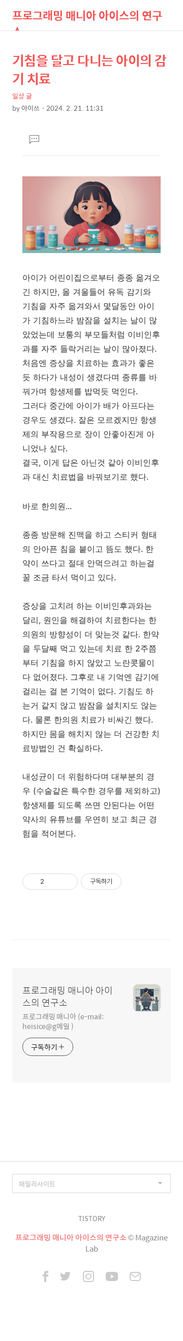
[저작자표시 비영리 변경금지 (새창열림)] (135, 882)
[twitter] (65, 1277)
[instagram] (88, 1277)
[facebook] (45, 1277)
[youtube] (112, 1277)
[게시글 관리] (66, 881)
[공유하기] (53, 881)
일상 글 (22, 95)
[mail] (135, 1277)
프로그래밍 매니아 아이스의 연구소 (87, 18)
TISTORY (91, 1218)
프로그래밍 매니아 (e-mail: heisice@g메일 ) (63, 1021)
